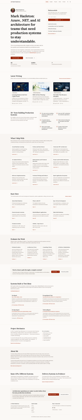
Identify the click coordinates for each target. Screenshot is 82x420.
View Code (53, 303)
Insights (51, 1)
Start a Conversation (29, 57)
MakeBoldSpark (33, 52)
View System (46, 303)
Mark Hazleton (16, 1)
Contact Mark (54, 271)
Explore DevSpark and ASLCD (47, 381)
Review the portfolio (65, 271)
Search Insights (58, 19)
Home (47, 1)
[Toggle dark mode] (70, 2)
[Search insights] (68, 2)
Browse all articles (51, 33)
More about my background (16, 365)
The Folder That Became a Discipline (55, 31)
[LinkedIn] (54, 407)
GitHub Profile (67, 196)
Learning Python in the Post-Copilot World (55, 26)
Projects (55, 1)
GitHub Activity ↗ (55, 409)
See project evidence (65, 394)
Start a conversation (52, 394)
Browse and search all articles (64, 78)
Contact (63, 1)
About (60, 1)
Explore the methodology (15, 343)
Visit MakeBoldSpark (14, 291)
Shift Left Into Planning (52, 28)
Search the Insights (15, 57)
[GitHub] (52, 407)
